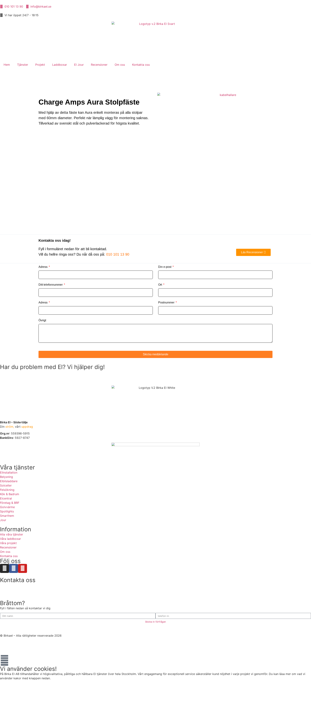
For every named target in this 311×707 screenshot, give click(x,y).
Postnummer (166, 302)
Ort (160, 284)
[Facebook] (13, 568)
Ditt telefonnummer (51, 284)
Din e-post (165, 266)
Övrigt (42, 320)
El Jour (79, 64)
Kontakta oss (141, 64)
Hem (7, 64)
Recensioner (99, 64)
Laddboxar (59, 64)
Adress (43, 266)
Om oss (120, 64)
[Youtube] (22, 568)
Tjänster (22, 64)
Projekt (40, 64)
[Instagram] (4, 568)
